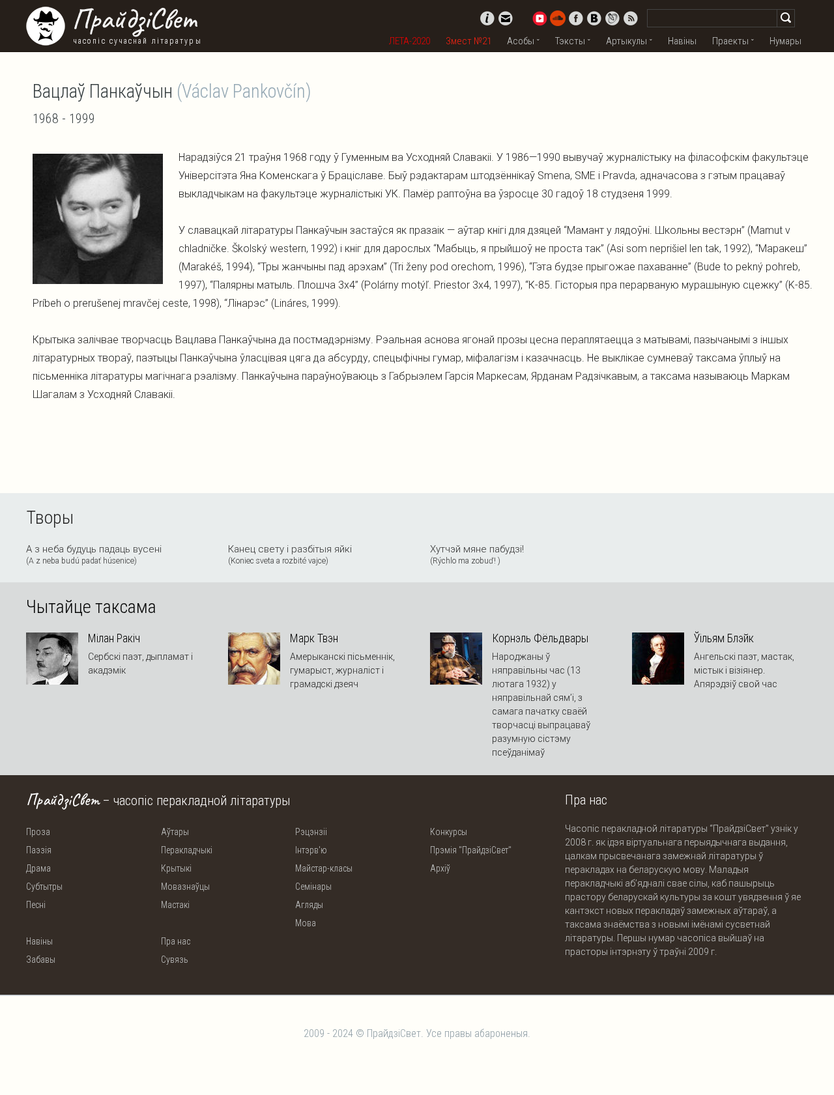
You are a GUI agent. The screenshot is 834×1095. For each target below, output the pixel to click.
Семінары (313, 886)
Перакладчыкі (186, 850)
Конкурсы (448, 832)
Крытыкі (176, 868)
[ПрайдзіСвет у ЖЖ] (612, 18)
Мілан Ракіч (114, 638)
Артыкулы (626, 41)
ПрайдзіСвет (134, 19)
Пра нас (175, 941)
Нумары (785, 41)
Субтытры (44, 886)
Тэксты (570, 41)
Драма (38, 868)
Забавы (40, 959)
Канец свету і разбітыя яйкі (290, 554)
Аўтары (175, 832)
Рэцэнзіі (311, 832)
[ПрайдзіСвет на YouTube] (539, 18)
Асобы (520, 41)
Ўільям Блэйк (724, 638)
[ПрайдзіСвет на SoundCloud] (558, 18)
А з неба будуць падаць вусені (94, 554)
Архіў (440, 868)
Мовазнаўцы (185, 886)
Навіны (682, 41)
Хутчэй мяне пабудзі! (477, 554)
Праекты (730, 41)
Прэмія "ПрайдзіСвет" (470, 850)
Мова (305, 923)
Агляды (309, 905)
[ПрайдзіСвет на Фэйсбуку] (576, 18)
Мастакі (175, 905)
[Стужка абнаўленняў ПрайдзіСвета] (631, 18)
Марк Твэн (314, 638)
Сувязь (174, 959)
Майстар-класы (323, 868)
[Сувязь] (505, 18)
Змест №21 (468, 41)
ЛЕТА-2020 (409, 41)
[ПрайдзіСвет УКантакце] (594, 18)
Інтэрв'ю (311, 850)
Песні (36, 905)
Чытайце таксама (91, 607)
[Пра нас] (487, 18)
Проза (38, 832)
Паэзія (38, 850)
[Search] (786, 18)
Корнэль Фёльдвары (540, 638)
